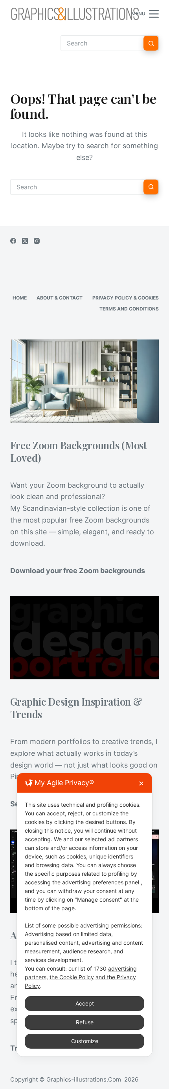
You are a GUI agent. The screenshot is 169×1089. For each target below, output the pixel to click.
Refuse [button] (85, 1022)
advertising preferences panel (100, 882)
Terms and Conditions (129, 309)
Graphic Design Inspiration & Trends (76, 708)
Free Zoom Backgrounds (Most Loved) (78, 451)
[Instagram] (37, 241)
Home (20, 298)
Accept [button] (84, 1003)
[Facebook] (13, 241)
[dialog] (84, 914)
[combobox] (77, 187)
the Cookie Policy (72, 977)
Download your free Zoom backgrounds (77, 570)
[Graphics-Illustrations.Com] (75, 14)
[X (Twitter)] (25, 241)
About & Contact (60, 298)
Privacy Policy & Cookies (125, 298)
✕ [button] (141, 783)
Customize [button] (84, 1041)
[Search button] (150, 43)
